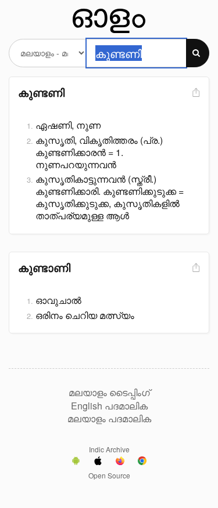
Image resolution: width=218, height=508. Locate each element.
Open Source (109, 475)
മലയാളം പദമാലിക (109, 418)
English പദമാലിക (109, 406)
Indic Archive (109, 449)
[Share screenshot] (195, 93)
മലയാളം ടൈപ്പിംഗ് (109, 392)
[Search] (197, 53)
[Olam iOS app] (98, 462)
